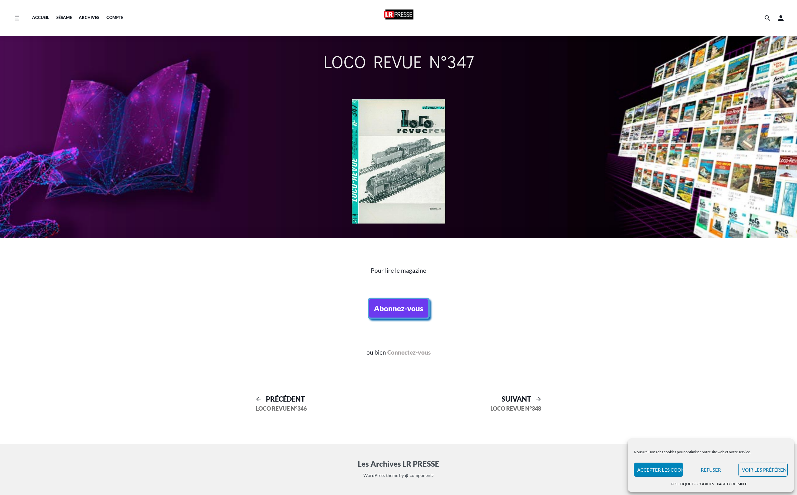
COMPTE (114, 17)
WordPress (374, 475)
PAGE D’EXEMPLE (732, 484)
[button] (780, 18)
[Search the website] (767, 18)
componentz (421, 475)
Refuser (711, 470)
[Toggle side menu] (17, 18)
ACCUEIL (40, 17)
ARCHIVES (89, 17)
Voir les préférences (765, 470)
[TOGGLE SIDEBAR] (724, 255)
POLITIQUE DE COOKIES (692, 484)
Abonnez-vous (398, 308)
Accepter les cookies (660, 470)
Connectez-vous (409, 352)
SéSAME (64, 17)
